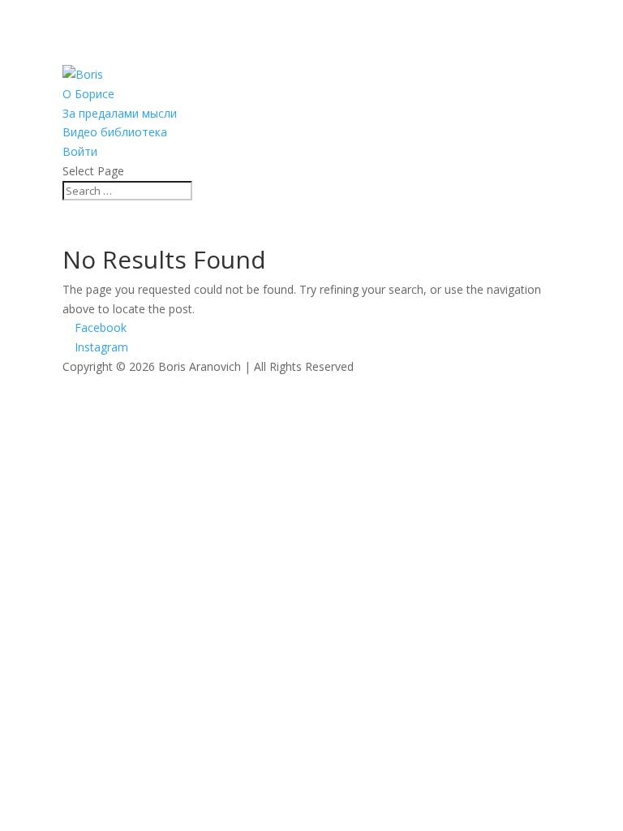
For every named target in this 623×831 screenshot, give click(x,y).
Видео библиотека (114, 132)
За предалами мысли (119, 113)
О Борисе (88, 93)
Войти (79, 151)
